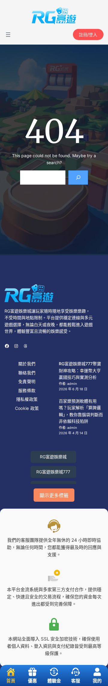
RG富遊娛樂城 (53, 456)
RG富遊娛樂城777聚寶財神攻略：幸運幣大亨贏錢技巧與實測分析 (80, 370)
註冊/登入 (88, 34)
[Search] (78, 177)
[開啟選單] (8, 34)
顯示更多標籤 (54, 495)
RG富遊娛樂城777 (53, 471)
